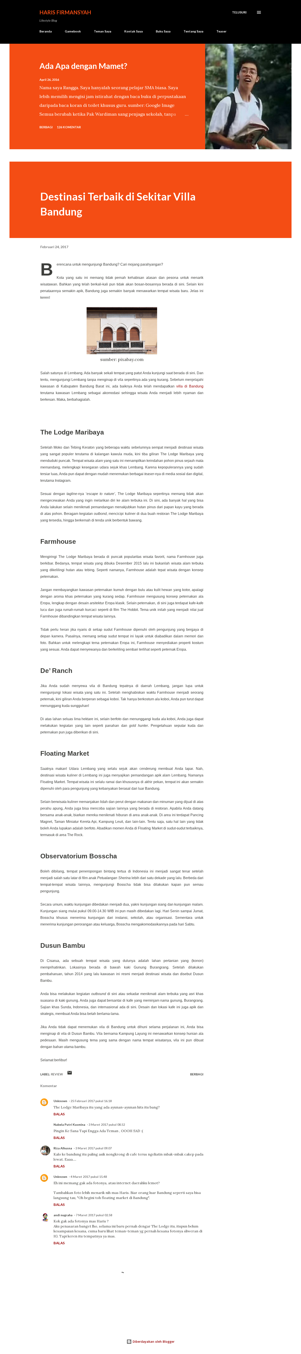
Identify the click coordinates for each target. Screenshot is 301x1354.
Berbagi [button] (46, 127)
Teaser (221, 31)
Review (57, 1074)
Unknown (60, 1101)
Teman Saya (102, 31)
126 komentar (69, 127)
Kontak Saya (133, 31)
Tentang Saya (193, 31)
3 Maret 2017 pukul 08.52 (107, 1124)
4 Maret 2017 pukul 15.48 (89, 1176)
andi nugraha (63, 1215)
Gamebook (73, 31)
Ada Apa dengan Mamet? (83, 66)
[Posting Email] (69, 1074)
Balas (59, 1114)
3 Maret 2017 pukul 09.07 (93, 1148)
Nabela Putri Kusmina (69, 1124)
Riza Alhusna (63, 1148)
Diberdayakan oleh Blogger (153, 1341)
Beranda (45, 31)
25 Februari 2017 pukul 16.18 (91, 1101)
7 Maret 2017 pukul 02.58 (94, 1215)
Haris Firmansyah (65, 12)
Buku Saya (163, 31)
